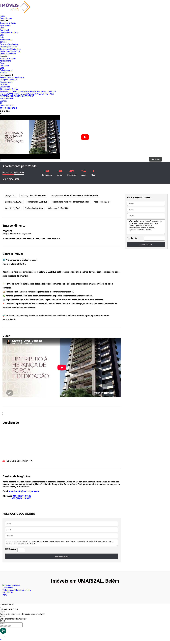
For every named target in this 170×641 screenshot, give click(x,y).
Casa (2, 28)
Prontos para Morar (8, 46)
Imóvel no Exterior (8, 54)
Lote (2, 37)
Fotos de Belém (7, 98)
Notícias (3, 84)
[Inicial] (15, 13)
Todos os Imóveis (8, 23)
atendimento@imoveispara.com (24, 491)
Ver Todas (155, 159)
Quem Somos (6, 18)
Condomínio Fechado (9, 32)
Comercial (4, 30)
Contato (3, 101)
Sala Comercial (6, 39)
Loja (2, 35)
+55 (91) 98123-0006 (21, 498)
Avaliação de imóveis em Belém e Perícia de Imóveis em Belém (28, 91)
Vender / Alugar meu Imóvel (12, 77)
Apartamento (5, 25)
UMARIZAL (16, 202)
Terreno (3, 42)
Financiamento (6, 82)
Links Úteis (5, 87)
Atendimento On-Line (9, 89)
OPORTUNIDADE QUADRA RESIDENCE (17, 96)
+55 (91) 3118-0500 (22, 496)
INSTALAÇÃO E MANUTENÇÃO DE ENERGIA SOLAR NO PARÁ (27, 94)
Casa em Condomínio (9, 44)
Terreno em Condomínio (10, 49)
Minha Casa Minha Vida (10, 51)
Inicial (2, 16)
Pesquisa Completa (8, 80)
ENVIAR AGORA (146, 244)
